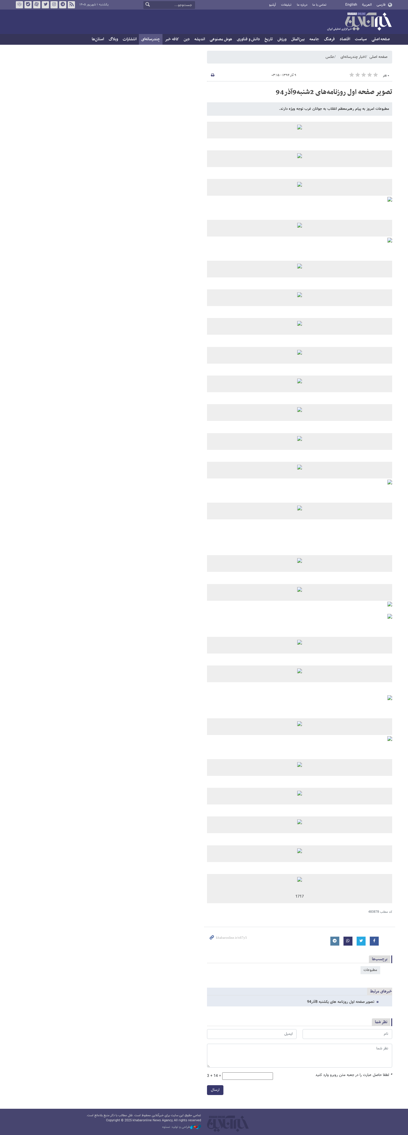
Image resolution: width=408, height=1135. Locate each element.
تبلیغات (286, 4)
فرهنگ (329, 39)
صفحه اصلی (381, 39)
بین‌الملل (298, 39)
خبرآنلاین (359, 22)
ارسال (215, 1090)
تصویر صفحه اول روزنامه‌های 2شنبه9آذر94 (334, 92)
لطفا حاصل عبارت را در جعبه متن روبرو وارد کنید (353, 1075)
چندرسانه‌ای (150, 39)
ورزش (281, 39)
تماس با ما (319, 4)
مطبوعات (370, 970)
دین (187, 39)
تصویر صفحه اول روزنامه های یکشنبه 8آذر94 (340, 1002)
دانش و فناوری (248, 39)
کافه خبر (172, 39)
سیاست (361, 39)
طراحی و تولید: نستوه (176, 1127)
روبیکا (19, 4)
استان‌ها (98, 39)
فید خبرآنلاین (71, 4)
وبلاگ (113, 39)
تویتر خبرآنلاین (45, 4)
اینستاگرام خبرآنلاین (54, 4)
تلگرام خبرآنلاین (62, 4)
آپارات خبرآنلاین (36, 4)
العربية (367, 4)
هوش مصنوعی (221, 39)
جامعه (314, 39)
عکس (330, 57)
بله (28, 4)
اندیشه (199, 39)
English (351, 4)
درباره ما (302, 4)
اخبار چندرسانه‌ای (353, 57)
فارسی (381, 4)
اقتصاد (345, 39)
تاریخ (269, 39)
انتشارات (129, 39)
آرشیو (272, 4)
